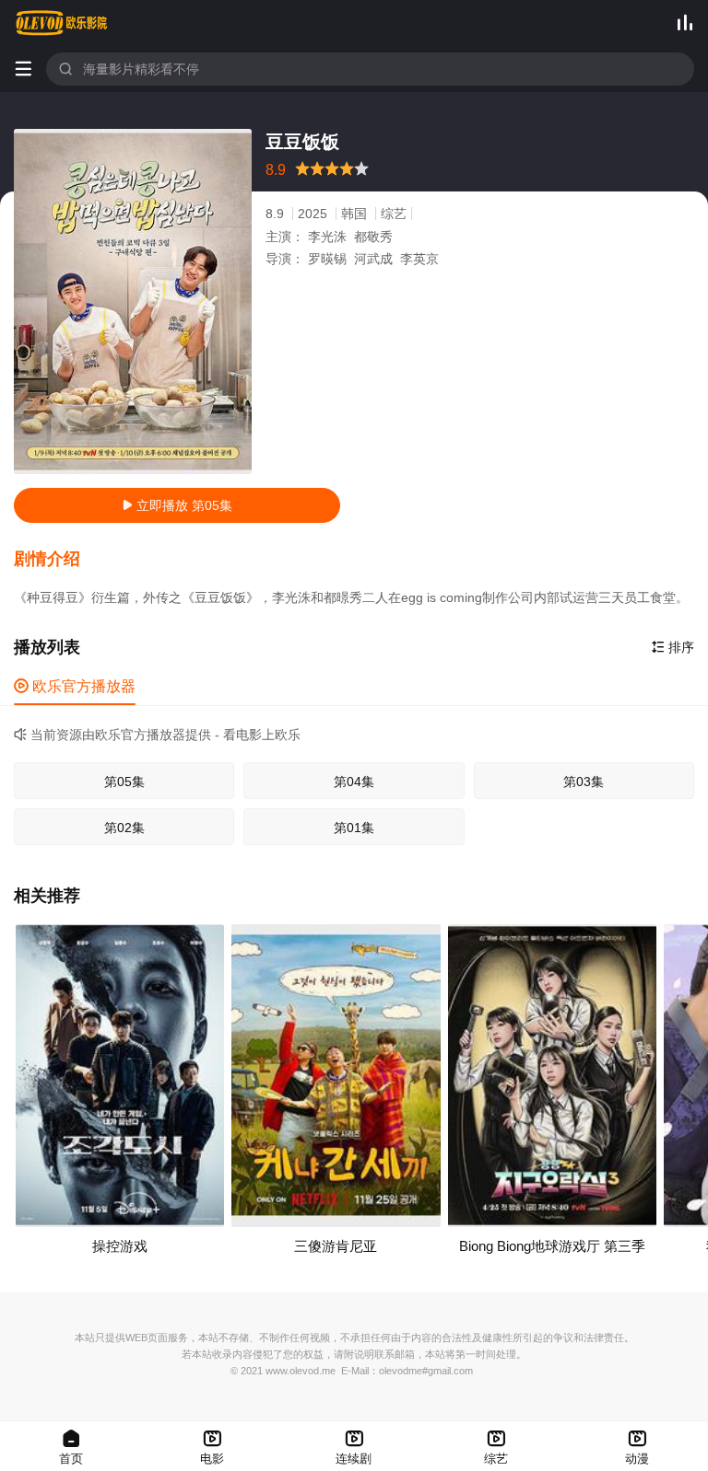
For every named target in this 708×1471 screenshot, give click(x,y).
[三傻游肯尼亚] (335, 1075)
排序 (673, 647)
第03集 (583, 781)
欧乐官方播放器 (75, 686)
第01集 (354, 827)
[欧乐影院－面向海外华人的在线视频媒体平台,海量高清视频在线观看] (62, 23)
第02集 (124, 827)
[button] (56, 559)
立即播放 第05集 (177, 505)
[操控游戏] (120, 1075)
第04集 (354, 781)
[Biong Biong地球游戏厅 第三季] (552, 1075)
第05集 (124, 781)
